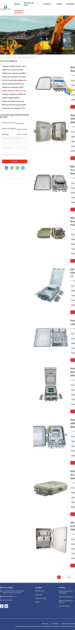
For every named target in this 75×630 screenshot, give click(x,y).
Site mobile (55, 623)
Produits (9, 57)
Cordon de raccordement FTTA (13, 108)
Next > (69, 577)
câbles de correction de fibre (12, 70)
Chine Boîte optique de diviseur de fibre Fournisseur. (29, 626)
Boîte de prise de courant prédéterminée (14, 105)
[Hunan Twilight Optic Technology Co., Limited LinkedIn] (6, 606)
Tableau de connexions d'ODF (13, 87)
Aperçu (2, 57)
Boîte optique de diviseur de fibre (15, 91)
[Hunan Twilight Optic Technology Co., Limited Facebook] (2, 606)
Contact (14, 161)
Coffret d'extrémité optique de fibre (14, 80)
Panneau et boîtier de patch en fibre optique (14, 66)
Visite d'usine (38, 594)
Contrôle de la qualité (40, 598)
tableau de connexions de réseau (14, 77)
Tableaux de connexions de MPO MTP (14, 73)
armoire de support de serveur (13, 101)
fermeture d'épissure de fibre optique (14, 94)
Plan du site (45, 623)
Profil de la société (40, 591)
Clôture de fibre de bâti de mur (13, 84)
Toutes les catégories (64, 606)
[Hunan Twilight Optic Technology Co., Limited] (5, 7)
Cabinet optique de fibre (11, 98)
